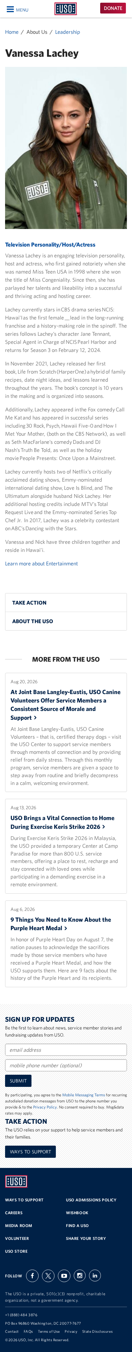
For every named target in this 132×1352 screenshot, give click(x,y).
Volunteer (17, 1238)
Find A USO (77, 1225)
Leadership (67, 31)
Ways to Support (30, 1152)
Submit (18, 1081)
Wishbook (77, 1212)
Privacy (71, 1331)
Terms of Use (49, 1331)
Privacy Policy (45, 1106)
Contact (12, 1331)
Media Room (18, 1225)
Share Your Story (86, 1238)
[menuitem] (66, 602)
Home (12, 31)
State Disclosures (97, 1331)
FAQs (28, 1331)
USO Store (16, 1251)
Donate (113, 8)
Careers (13, 1212)
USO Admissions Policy (91, 1199)
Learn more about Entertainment (41, 563)
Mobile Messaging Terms (83, 1094)
